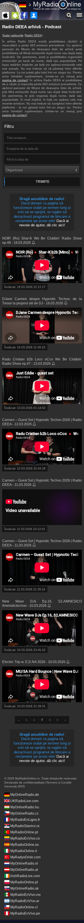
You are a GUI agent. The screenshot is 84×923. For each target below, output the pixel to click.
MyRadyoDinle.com (25, 857)
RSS (22, 786)
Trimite (43, 181)
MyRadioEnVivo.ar (24, 901)
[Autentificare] (34, 15)
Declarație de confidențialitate (24, 782)
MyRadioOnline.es (24, 844)
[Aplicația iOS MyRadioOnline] (6, 15)
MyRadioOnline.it (23, 851)
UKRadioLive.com (24, 801)
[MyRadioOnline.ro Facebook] (25, 15)
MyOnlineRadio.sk (24, 888)
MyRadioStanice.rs (24, 826)
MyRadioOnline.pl (24, 882)
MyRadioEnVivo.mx (25, 894)
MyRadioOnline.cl (24, 907)
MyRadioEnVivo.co (25, 838)
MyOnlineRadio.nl (24, 863)
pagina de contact (15, 80)
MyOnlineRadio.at (24, 869)
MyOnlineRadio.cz (24, 813)
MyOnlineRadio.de (24, 794)
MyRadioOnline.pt (24, 832)
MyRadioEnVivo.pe (25, 913)
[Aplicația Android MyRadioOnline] (16, 15)
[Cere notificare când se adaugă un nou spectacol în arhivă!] (34, 243)
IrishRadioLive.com (25, 876)
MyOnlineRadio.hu (24, 807)
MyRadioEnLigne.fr (25, 819)
